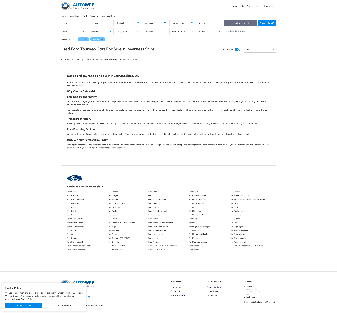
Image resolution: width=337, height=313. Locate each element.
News (257, 6)
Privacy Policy (176, 287)
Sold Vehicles (227, 49)
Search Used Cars (214, 287)
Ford (84, 16)
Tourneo (94, 16)
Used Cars (246, 6)
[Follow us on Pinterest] (89, 295)
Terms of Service (177, 295)
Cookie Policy (64, 305)
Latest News (212, 291)
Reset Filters (66, 39)
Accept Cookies (23, 305)
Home (234, 6)
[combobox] (73, 23)
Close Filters (266, 22)
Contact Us (269, 6)
